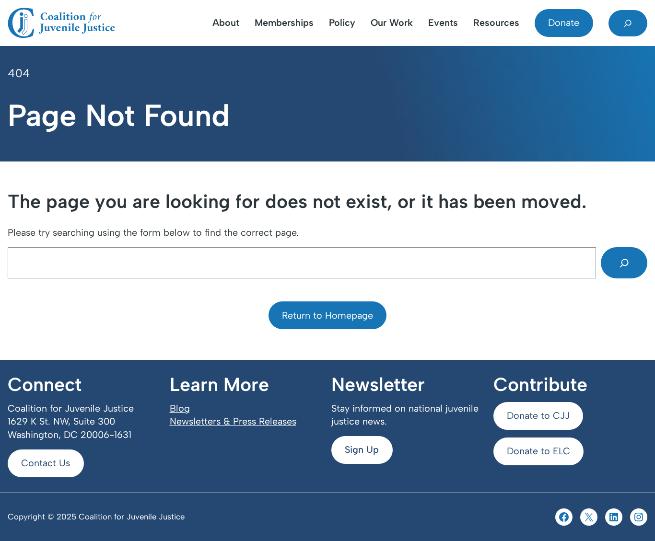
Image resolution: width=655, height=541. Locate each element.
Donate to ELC (538, 451)
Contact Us (45, 463)
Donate (563, 22)
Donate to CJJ (538, 415)
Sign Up (362, 449)
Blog (180, 408)
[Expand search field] (627, 23)
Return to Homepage (327, 315)
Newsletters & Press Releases (233, 421)
